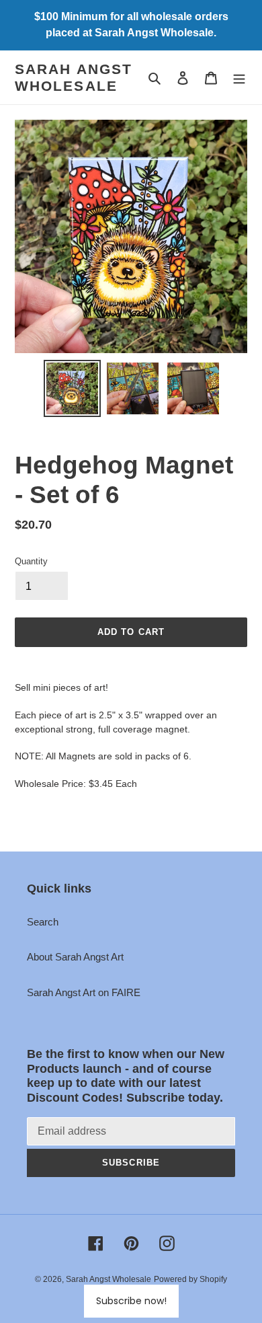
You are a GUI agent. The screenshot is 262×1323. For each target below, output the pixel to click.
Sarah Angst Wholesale (73, 77)
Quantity (31, 561)
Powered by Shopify (190, 1279)
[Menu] (239, 77)
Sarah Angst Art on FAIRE (83, 992)
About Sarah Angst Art (75, 956)
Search (42, 922)
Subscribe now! (131, 1301)
